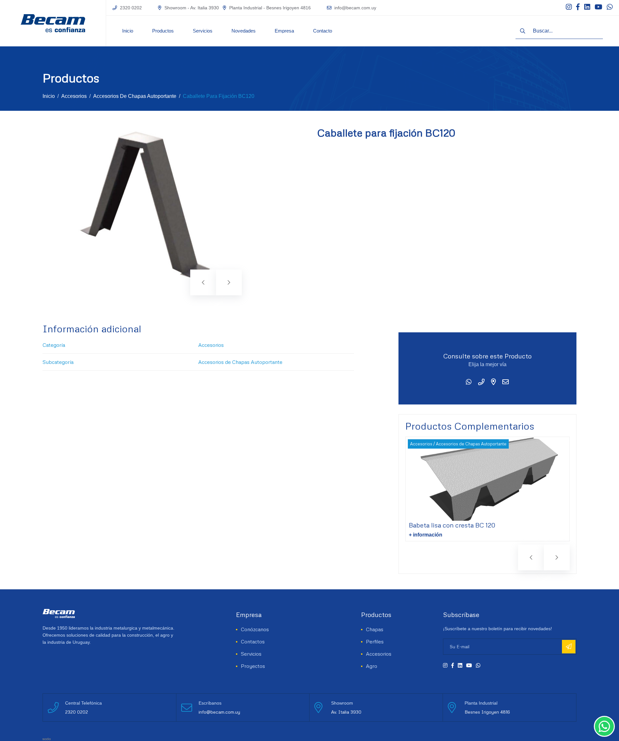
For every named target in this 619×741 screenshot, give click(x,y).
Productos (163, 30)
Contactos (253, 641)
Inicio (127, 30)
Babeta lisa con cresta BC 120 (452, 525)
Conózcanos (255, 629)
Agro (371, 666)
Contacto (322, 30)
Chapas (374, 629)
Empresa (284, 30)
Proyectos (253, 666)
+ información (425, 534)
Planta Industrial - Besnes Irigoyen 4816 (270, 7)
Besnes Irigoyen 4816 (487, 712)
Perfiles (375, 641)
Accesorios (74, 96)
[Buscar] (523, 31)
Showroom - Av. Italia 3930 (191, 7)
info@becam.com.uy (355, 7)
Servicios (202, 30)
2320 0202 (131, 7)
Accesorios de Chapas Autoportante (134, 96)
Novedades (243, 30)
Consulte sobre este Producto (487, 356)
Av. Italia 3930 (346, 712)
